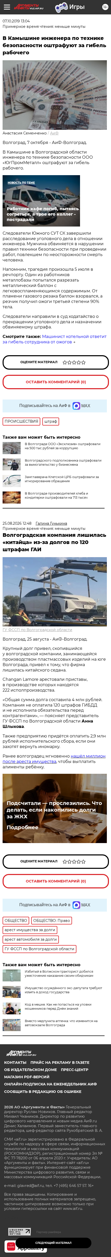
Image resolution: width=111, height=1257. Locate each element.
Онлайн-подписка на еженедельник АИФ (50, 1084)
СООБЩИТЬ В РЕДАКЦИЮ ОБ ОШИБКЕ (42, 1091)
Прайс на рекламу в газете (59, 1062)
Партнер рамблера (48, 1232)
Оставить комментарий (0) (56, 382)
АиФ (54, 133)
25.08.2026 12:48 (17, 523)
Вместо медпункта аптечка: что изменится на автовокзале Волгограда (61, 1023)
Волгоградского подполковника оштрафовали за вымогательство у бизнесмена (63, 462)
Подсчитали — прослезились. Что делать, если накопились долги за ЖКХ (54, 810)
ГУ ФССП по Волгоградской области (37, 629)
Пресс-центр (74, 1069)
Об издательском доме (30, 1069)
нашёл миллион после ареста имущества (54, 759)
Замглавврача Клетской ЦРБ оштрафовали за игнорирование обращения (62, 479)
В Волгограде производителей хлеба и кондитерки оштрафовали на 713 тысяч (56, 495)
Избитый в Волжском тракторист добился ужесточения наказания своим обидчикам (59, 974)
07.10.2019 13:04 (16, 21)
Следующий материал (53, 1243)
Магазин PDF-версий (27, 1077)
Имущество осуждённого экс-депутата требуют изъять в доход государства (63, 990)
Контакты (15, 1062)
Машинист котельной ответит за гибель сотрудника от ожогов (55, 339)
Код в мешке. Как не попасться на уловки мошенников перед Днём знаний (58, 1006)
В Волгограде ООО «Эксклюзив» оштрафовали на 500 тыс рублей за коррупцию (62, 446)
